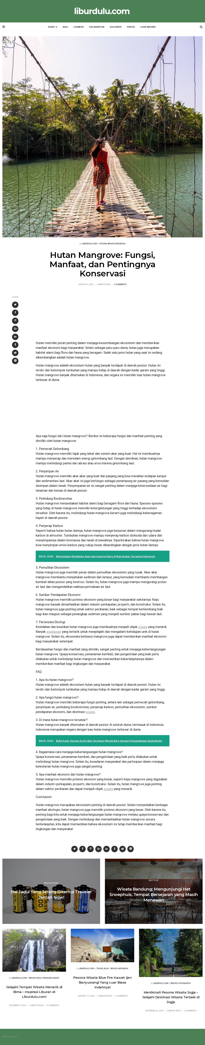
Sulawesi (116, 27)
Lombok (79, 27)
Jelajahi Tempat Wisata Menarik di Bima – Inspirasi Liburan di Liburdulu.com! (34, 992)
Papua (131, 27)
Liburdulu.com (89, 244)
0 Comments (120, 284)
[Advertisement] (102, 314)
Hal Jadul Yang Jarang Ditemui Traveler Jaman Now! (51, 894)
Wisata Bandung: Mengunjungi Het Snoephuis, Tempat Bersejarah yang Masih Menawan (154, 895)
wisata (142, 627)
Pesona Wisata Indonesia (112, 244)
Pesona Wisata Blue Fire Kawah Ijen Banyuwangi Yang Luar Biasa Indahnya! (102, 982)
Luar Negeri (148, 27)
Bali (65, 27)
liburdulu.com (102, 11)
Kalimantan (96, 27)
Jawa (51, 27)
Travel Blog (102, 969)
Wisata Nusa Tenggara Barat (44, 978)
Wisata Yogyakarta (181, 983)
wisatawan (53, 632)
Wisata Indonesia (119, 969)
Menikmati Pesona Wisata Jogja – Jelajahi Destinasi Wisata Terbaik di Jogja (170, 997)
